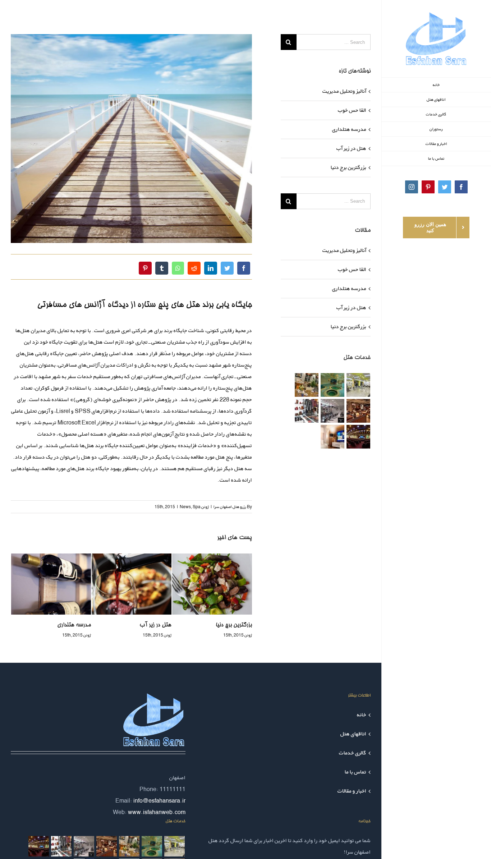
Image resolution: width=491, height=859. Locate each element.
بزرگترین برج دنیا (153, 625)
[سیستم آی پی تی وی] (332, 437)
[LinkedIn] (210, 268)
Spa (197, 507)
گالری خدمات (352, 753)
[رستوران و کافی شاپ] (306, 385)
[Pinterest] (145, 268)
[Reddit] (194, 268)
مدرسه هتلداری (349, 129)
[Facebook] (243, 268)
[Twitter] (227, 268)
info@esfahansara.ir (159, 800)
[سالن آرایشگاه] (332, 411)
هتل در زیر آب (75, 625)
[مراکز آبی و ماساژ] (332, 385)
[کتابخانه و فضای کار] (358, 411)
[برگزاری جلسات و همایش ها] (358, 437)
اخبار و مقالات (352, 791)
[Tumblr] (161, 268)
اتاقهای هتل (353, 734)
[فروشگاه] (306, 411)
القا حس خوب (352, 110)
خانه (361, 715)
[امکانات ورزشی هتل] (358, 385)
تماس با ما (355, 772)
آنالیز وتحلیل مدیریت (228, 625)
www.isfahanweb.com (156, 812)
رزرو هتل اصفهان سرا (230, 507)
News (185, 507)
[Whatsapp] (178, 268)
